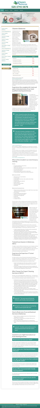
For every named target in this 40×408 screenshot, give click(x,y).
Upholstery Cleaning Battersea (17, 206)
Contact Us (16, 10)
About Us (6, 10)
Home (2, 10)
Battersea (23, 3)
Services (21, 10)
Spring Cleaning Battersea (4, 29)
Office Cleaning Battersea (4, 34)
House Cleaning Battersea (17, 78)
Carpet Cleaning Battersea (17, 145)
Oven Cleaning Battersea (6, 31)
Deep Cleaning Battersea (6, 48)
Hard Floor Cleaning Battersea (5, 37)
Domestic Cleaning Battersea (17, 93)
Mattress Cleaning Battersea (5, 40)
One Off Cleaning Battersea (5, 43)
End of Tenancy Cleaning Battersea (18, 157)
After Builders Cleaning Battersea (6, 46)
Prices (11, 10)
